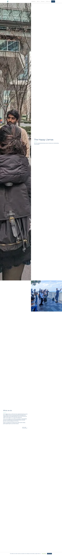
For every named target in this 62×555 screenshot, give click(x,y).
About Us (38, 1)
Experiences (33, 1)
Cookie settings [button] (44, 553)
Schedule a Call (48, 1)
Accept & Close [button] (49, 553)
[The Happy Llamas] (7, 1)
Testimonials (43, 1)
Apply (53, 1)
